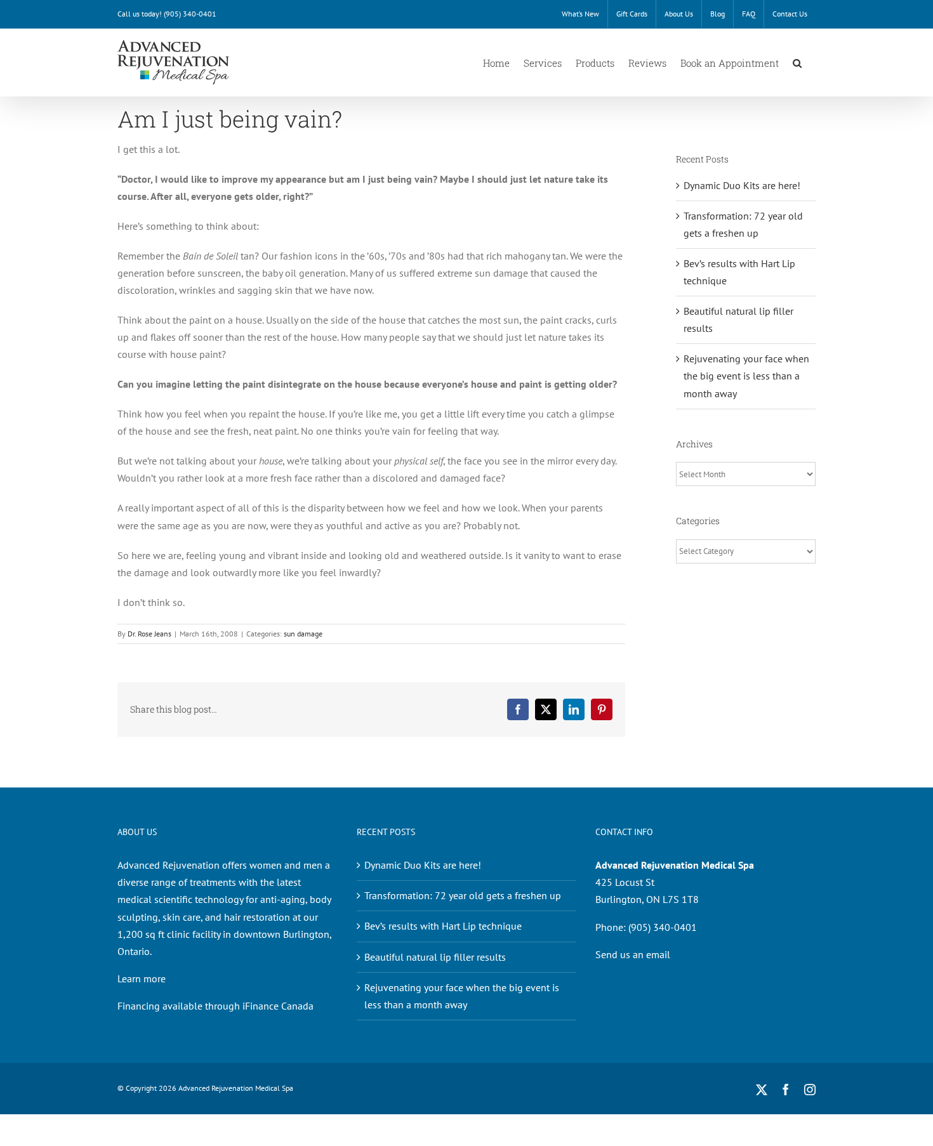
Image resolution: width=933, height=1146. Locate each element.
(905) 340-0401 (190, 13)
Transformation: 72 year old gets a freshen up (462, 895)
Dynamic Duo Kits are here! (742, 185)
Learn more (141, 978)
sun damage (303, 633)
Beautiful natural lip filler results (435, 957)
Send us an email (632, 954)
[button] (797, 62)
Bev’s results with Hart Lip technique (443, 925)
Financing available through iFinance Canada (215, 1005)
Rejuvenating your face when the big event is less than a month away (746, 375)
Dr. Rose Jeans (149, 633)
